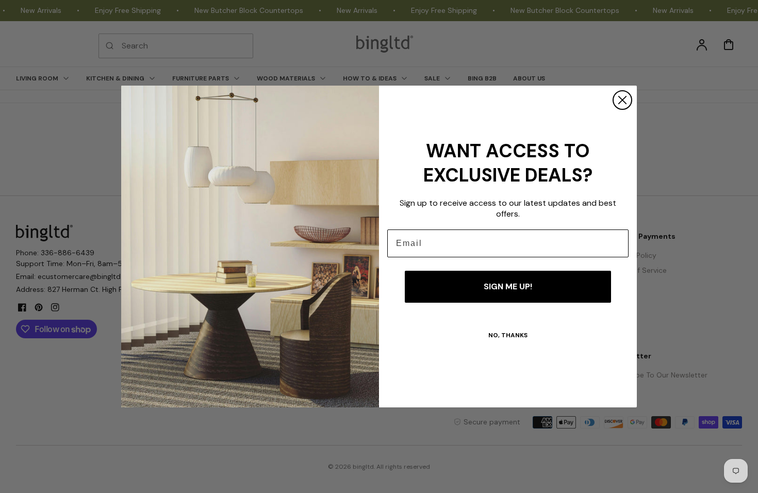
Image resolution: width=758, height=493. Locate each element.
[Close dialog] (622, 100)
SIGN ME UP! (508, 286)
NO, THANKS (508, 335)
